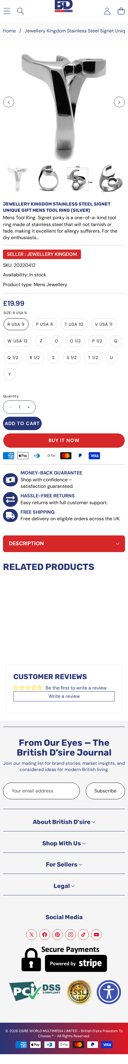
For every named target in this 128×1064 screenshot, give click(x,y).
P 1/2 (97, 341)
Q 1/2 (12, 357)
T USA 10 (74, 324)
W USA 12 (17, 341)
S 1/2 (72, 357)
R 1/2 (35, 357)
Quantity (11, 396)
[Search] (20, 11)
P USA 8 (44, 324)
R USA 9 (16, 324)
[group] (17, 178)
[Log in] (107, 11)
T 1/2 (93, 357)
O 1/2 (75, 341)
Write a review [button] (64, 696)
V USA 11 (104, 324)
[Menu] (6, 11)
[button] (121, 11)
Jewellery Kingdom (52, 254)
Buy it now (64, 440)
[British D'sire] (64, 6)
